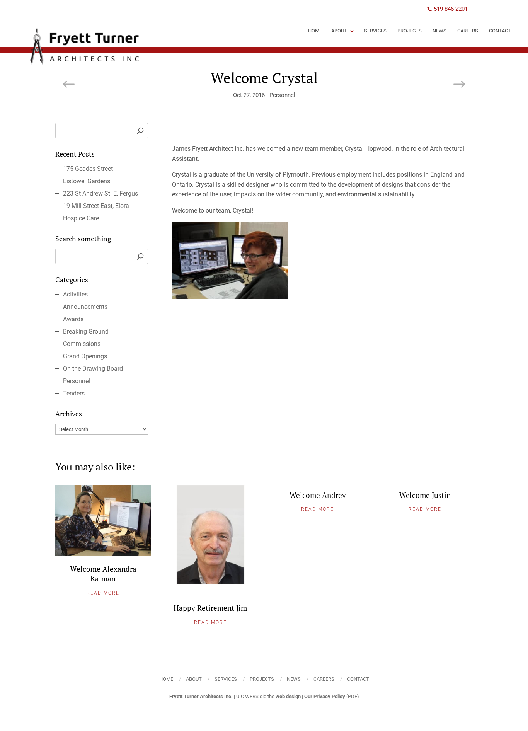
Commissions (81, 344)
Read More (103, 593)
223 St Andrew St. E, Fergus (100, 193)
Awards (73, 319)
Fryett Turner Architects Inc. (201, 696)
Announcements (85, 306)
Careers (467, 31)
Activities (75, 294)
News (439, 31)
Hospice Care (81, 218)
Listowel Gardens (86, 181)
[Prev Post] (69, 85)
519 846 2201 (451, 8)
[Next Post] (459, 85)
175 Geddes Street (88, 168)
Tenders (74, 393)
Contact (500, 31)
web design (288, 696)
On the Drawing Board (93, 368)
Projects (409, 31)
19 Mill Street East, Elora (96, 206)
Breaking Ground (86, 331)
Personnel (282, 95)
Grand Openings (85, 356)
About (339, 31)
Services (375, 31)
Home (315, 31)
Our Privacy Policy (324, 696)
